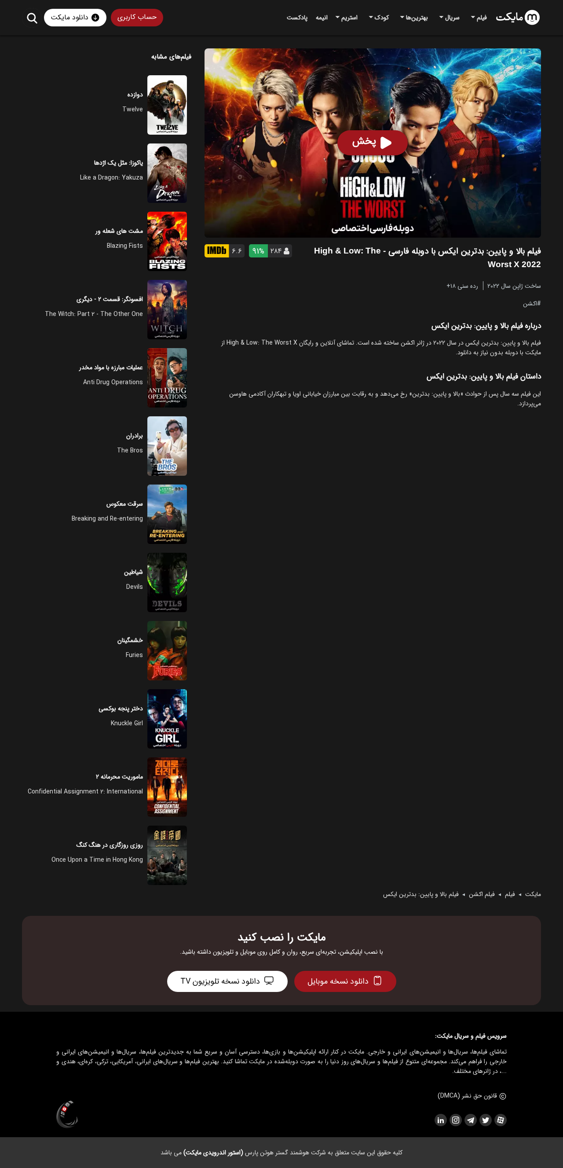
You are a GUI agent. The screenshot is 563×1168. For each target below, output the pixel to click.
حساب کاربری (137, 16)
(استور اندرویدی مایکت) (213, 1152)
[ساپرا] (67, 1115)
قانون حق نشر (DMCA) (467, 1096)
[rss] (440, 1120)
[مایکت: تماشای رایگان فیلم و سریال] (518, 17)
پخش (364, 141)
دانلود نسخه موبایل (338, 981)
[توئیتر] (485, 1120)
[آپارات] (500, 1120)
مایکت (533, 894)
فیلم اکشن (482, 894)
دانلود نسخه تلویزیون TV (220, 981)
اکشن (530, 303)
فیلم (510, 894)
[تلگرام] (470, 1120)
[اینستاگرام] (455, 1120)
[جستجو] (32, 18)
